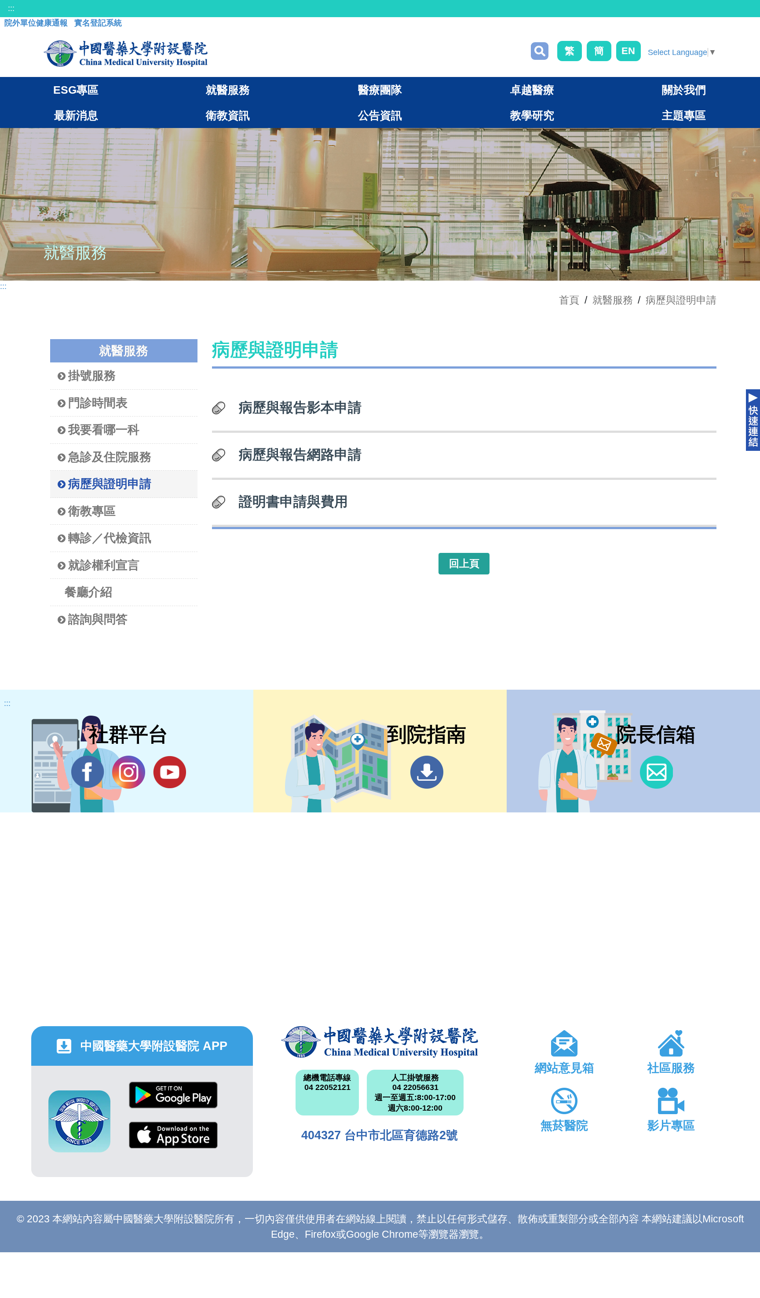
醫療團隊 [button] (380, 90)
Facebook (87, 772)
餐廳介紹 (88, 592)
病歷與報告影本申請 (300, 407)
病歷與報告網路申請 (300, 454)
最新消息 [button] (76, 115)
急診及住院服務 (109, 457)
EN (628, 50)
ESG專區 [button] (76, 90)
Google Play (173, 1102)
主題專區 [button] (684, 115)
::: (11, 8)
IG (128, 772)
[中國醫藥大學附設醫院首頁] (126, 53)
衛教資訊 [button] (228, 115)
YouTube (169, 772)
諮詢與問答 (98, 619)
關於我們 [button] (684, 90)
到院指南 (426, 772)
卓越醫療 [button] (532, 90)
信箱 (656, 772)
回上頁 (464, 563)
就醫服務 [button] (228, 90)
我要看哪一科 (103, 429)
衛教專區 (92, 511)
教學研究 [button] (532, 115)
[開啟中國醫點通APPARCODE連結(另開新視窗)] (79, 1121)
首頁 (569, 300)
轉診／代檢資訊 (109, 538)
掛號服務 (92, 375)
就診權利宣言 (103, 565)
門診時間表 (98, 403)
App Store (173, 1142)
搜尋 (539, 51)
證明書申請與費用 (293, 501)
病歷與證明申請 (681, 300)
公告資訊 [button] (380, 115)
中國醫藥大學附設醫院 (380, 1042)
